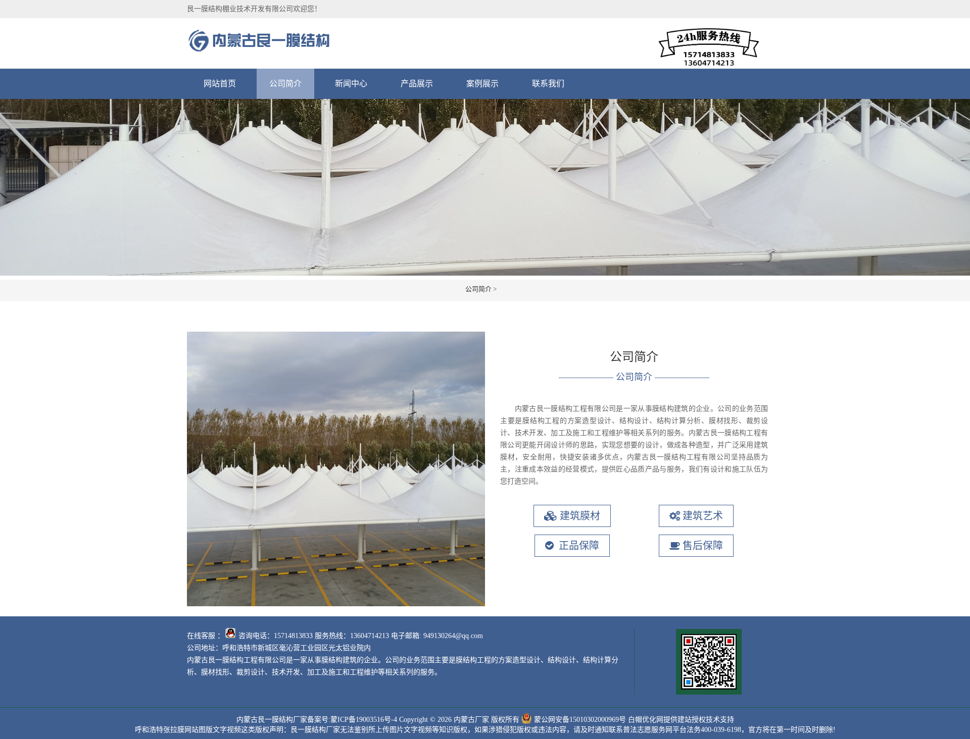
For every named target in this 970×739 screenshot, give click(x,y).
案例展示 (482, 83)
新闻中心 (351, 83)
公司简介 (285, 83)
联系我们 (548, 83)
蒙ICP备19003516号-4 (363, 719)
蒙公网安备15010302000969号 (580, 719)
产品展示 (417, 83)
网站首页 (220, 83)
